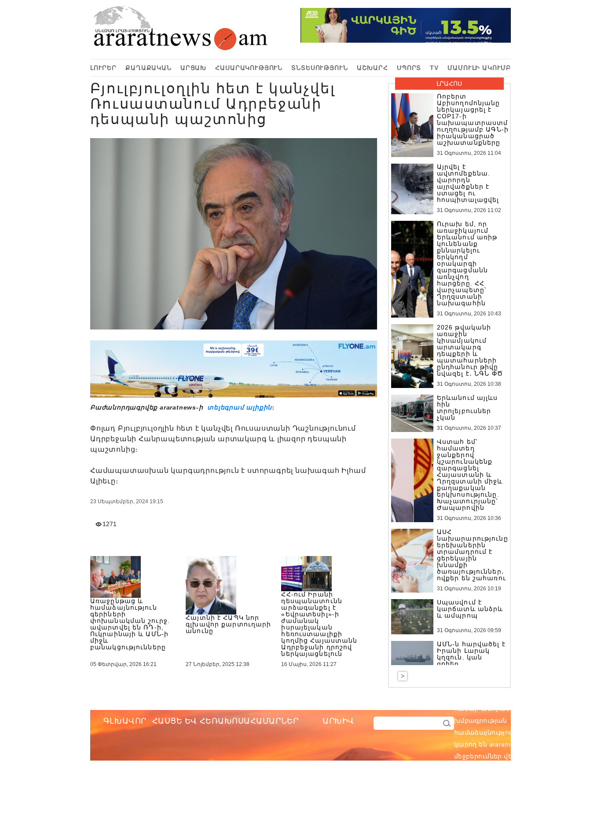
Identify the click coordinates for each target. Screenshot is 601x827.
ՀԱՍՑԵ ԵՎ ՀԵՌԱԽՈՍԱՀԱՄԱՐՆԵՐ (225, 721)
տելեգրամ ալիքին (238, 407)
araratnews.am (553, 708)
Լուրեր (103, 67)
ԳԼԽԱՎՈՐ (125, 721)
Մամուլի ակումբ (479, 67)
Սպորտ (409, 67)
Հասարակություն (248, 67)
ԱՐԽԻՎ (338, 721)
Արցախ (193, 67)
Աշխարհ (372, 67)
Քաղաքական (148, 67)
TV (434, 67)
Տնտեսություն (319, 67)
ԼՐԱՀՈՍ (449, 83)
